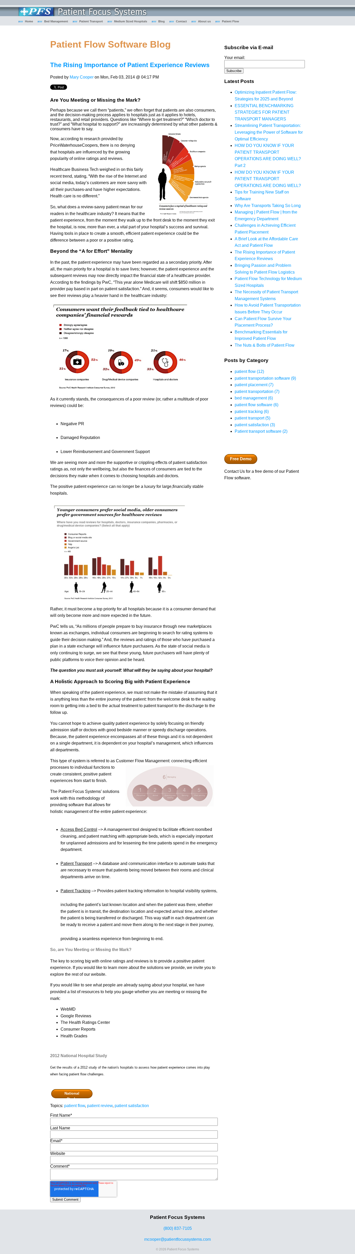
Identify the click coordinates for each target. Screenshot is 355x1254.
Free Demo (241, 459)
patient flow (74, 1105)
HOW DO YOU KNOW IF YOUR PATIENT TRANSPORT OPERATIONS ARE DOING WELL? (268, 179)
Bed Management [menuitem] (56, 21)
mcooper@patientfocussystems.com (177, 1239)
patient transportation (257, 391)
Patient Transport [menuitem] (91, 21)
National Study (71, 1094)
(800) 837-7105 (177, 1228)
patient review (100, 1105)
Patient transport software (261, 431)
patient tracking (252, 411)
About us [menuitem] (204, 21)
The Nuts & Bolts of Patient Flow (264, 345)
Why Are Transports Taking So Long (268, 205)
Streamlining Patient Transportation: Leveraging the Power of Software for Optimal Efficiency (269, 132)
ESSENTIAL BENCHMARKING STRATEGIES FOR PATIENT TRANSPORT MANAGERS (264, 112)
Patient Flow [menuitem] (230, 21)
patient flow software (256, 405)
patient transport (252, 418)
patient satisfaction (132, 1105)
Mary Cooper (82, 77)
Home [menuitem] (29, 21)
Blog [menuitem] (161, 21)
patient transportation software (265, 378)
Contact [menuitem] (181, 21)
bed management (254, 398)
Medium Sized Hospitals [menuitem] (130, 21)
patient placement (254, 385)
